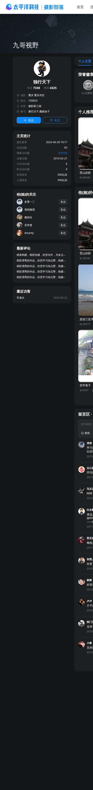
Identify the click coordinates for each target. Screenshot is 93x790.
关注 (33, 88)
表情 (87, 433)
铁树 (89, 580)
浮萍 (89, 443)
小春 (89, 643)
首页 (80, 7)
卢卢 (89, 601)
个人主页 (84, 61)
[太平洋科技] (22, 7)
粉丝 (50, 88)
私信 (57, 120)
